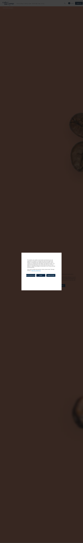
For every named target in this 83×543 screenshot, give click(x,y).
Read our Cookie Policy (36, 270)
